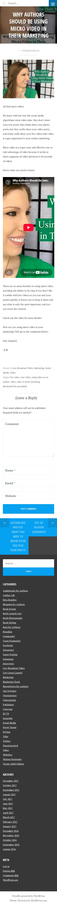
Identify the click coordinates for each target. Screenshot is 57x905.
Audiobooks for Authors (15, 590)
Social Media (9, 722)
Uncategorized (10, 745)
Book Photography (12, 618)
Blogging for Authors (14, 604)
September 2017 (11, 789)
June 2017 (8, 803)
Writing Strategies (12, 759)
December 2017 (11, 780)
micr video (26, 377)
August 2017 (9, 794)
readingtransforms (30, 50)
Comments (11, 875)
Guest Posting (10, 654)
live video (14, 377)
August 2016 (9, 849)
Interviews (8, 663)
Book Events (9, 608)
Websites (7, 754)
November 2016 (11, 835)
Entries (9, 870)
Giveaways (8, 649)
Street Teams (9, 727)
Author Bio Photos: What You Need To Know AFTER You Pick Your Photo (18, 536)
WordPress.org (10, 879)
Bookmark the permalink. (15, 386)
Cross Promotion (12, 640)
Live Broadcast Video (22, 368)
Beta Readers (10, 599)
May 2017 (8, 808)
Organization (10, 695)
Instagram (8, 659)
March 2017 (9, 817)
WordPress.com (39, 900)
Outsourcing (9, 700)
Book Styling (9, 622)
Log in (6, 866)
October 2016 (10, 840)
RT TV (6, 713)
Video (13, 372)
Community (9, 636)
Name (10, 470)
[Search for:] (21, 3)
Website (10, 496)
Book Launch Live (12, 613)
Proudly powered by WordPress (28, 895)
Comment (12, 424)
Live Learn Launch (12, 672)
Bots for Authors (11, 627)
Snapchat (8, 718)
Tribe (5, 736)
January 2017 (9, 826)
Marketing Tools (11, 681)
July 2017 (7, 799)
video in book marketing (28, 381)
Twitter (6, 741)
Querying (7, 709)
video (13, 381)
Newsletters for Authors (15, 686)
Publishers (8, 704)
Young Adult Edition (13, 763)
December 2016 (11, 830)
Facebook (8, 645)
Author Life (9, 595)
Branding (7, 631)
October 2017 (10, 785)
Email (10, 483)
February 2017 (10, 821)
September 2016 (11, 844)
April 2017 (8, 812)
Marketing (39, 368)
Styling (6, 731)
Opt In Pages (9, 690)
